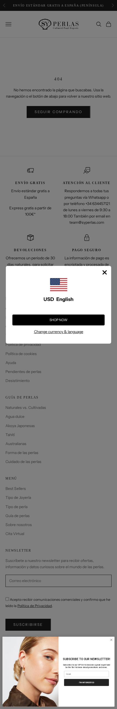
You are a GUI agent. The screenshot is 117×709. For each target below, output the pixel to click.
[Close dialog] (111, 640)
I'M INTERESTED (86, 682)
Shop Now (58, 320)
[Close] (104, 272)
